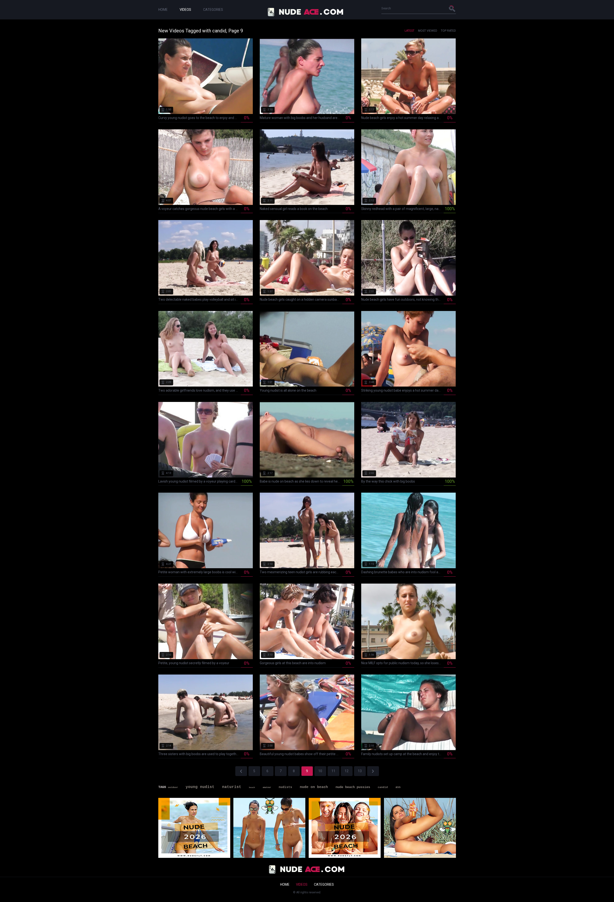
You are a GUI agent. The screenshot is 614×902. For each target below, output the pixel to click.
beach (252, 787)
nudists (285, 787)
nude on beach (314, 787)
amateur (267, 787)
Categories (213, 10)
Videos (185, 10)
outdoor (173, 787)
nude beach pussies (353, 787)
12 (346, 771)
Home (163, 10)
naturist (231, 787)
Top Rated (448, 30)
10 (320, 771)
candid (383, 787)
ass (398, 787)
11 (333, 771)
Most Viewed (427, 30)
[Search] (452, 8)
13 (360, 771)
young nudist (200, 787)
